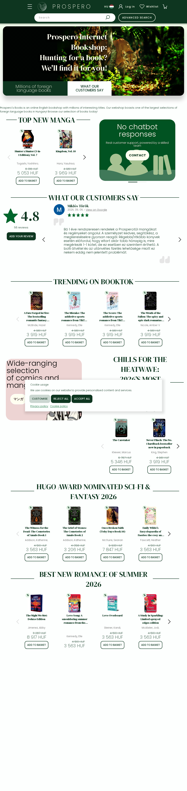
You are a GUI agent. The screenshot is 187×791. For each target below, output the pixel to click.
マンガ (18, 399)
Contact (137, 155)
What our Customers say (90, 88)
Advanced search (137, 17)
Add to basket (27, 181)
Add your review (21, 236)
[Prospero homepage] (42, 6)
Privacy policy (39, 406)
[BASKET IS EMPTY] (165, 6)
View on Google (96, 210)
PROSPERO (72, 6)
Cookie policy (59, 406)
